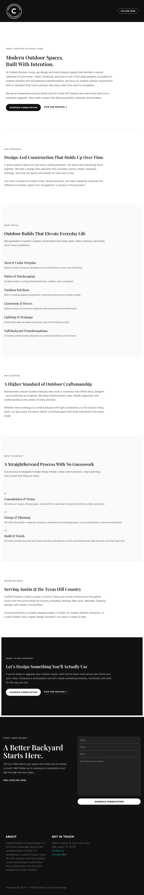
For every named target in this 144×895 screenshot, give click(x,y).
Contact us (58, 850)
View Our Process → (55, 107)
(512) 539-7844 (17, 780)
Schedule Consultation (23, 107)
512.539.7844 (128, 11)
